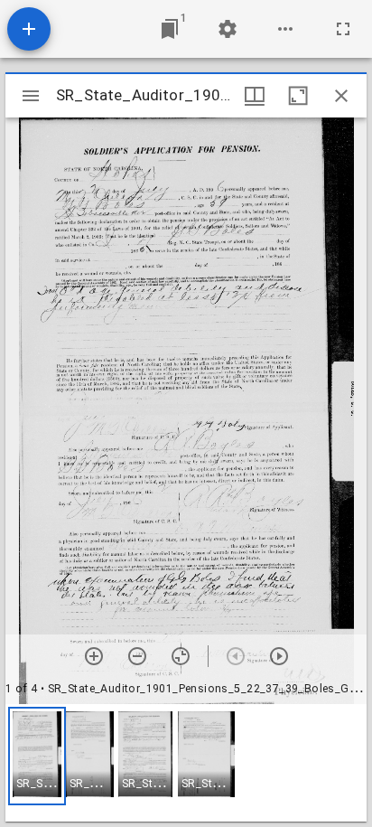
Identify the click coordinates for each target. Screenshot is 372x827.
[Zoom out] (137, 656)
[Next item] (279, 656)
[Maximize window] (298, 95)
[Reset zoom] (180, 656)
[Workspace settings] (227, 29)
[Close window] (341, 95)
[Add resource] (29, 29)
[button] (37, 756)
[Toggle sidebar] (30, 95)
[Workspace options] (285, 29)
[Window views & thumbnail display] (254, 95)
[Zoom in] (94, 656)
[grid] (186, 763)
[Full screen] (343, 29)
